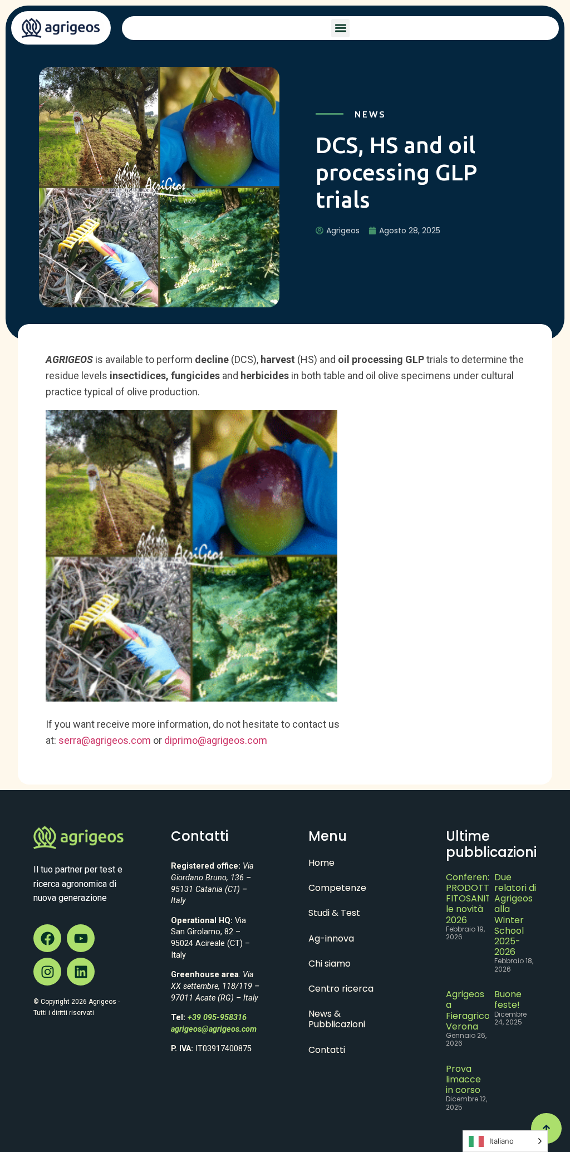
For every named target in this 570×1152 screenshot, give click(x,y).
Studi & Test (334, 912)
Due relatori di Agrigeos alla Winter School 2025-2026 (515, 914)
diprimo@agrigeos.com (215, 740)
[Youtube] (81, 938)
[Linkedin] (81, 972)
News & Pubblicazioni (336, 1019)
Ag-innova (331, 938)
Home (321, 862)
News (370, 114)
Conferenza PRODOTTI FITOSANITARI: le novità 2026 (476, 898)
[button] (340, 28)
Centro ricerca (341, 988)
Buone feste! (508, 999)
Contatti (326, 1049)
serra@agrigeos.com (104, 740)
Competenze (337, 887)
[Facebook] (47, 938)
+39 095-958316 (217, 1017)
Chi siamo (329, 963)
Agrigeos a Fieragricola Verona (472, 1010)
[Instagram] (47, 972)
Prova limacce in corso (463, 1079)
